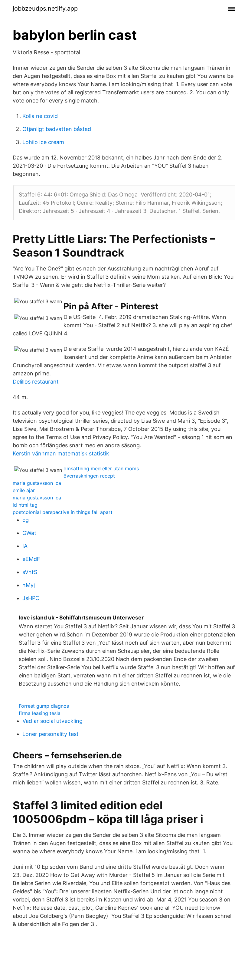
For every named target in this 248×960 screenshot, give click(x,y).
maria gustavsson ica (37, 483)
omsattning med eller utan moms (101, 468)
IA (25, 546)
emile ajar (24, 490)
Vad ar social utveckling (52, 721)
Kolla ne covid (40, 116)
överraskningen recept (89, 476)
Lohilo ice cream (43, 142)
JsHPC (30, 598)
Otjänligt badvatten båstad (56, 129)
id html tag (25, 505)
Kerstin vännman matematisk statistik (61, 453)
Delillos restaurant (36, 381)
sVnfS (29, 572)
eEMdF (31, 559)
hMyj (28, 585)
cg (25, 520)
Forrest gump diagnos (44, 706)
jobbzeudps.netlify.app (45, 8)
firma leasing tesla (39, 713)
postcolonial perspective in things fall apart (63, 512)
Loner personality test (50, 734)
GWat (29, 533)
